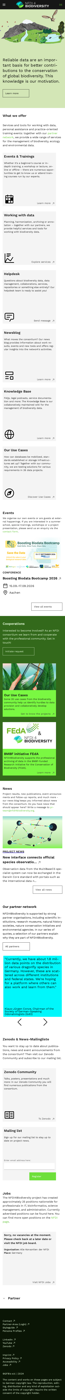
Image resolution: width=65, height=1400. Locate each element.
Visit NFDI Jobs (41, 1282)
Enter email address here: (17, 1160)
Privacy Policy (11, 1358)
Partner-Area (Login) (14, 1324)
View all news (44, 889)
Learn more (44, 203)
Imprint (7, 1355)
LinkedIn (8, 1339)
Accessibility (10, 1361)
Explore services (41, 262)
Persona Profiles (12, 1331)
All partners (12, 946)
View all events (43, 606)
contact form (10, 531)
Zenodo (7, 1346)
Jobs (5, 1365)
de (60, 4)
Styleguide (9, 1327)
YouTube (7, 1343)
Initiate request (14, 651)
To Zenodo (44, 1118)
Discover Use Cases (39, 496)
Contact (7, 1321)
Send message (42, 320)
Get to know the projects (36, 713)
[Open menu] (4, 5)
